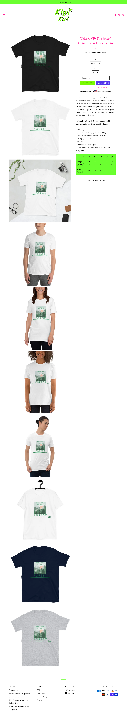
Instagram (71, 690)
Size (95, 68)
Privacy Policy (42, 697)
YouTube (70, 693)
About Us (12, 686)
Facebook (70, 686)
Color (95, 59)
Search (39, 700)
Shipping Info (14, 690)
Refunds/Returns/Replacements (20, 693)
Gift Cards (40, 686)
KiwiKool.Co (113, 686)
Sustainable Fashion (16, 697)
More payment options (103, 87)
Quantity (84, 78)
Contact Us (41, 693)
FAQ (38, 690)
